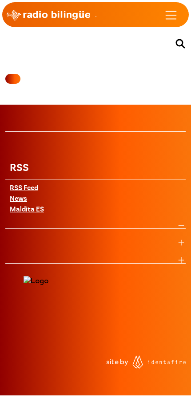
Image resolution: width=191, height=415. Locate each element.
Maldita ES (27, 209)
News (18, 199)
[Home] (48, 15)
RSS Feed (24, 188)
